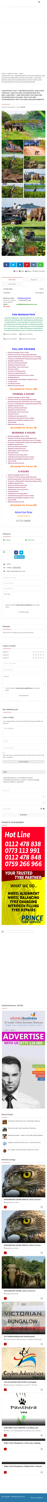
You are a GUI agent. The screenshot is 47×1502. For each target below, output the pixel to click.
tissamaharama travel (25, 778)
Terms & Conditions (36, 1498)
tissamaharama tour (10, 778)
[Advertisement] (23, 46)
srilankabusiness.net (18, 1497)
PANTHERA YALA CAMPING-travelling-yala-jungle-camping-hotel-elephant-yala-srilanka (22, 1429)
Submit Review (23, 695)
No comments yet (10, 709)
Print (16, 271)
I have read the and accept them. (22, 606)
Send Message (24, 612)
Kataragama (39, 293)
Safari (21, 74)
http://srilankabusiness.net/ (15, 571)
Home (4, 74)
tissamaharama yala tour (11, 780)
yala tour (24, 780)
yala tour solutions (9, 782)
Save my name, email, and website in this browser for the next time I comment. (23, 756)
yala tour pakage (33, 780)
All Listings (20, 557)
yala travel (20, 782)
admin (8, 564)
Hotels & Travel (12, 74)
